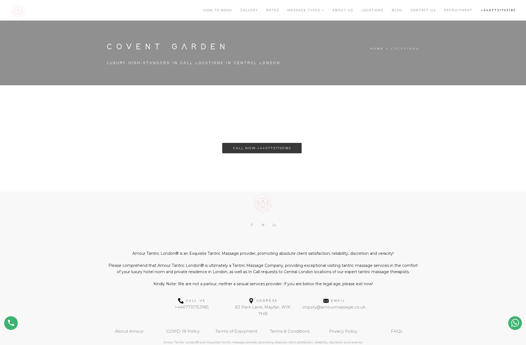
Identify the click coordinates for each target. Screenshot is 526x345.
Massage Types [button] (304, 10)
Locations (372, 10)
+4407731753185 (498, 10)
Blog (397, 10)
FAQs (396, 331)
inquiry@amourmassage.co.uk (334, 307)
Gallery (249, 10)
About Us (342, 10)
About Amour (129, 331)
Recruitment (458, 10)
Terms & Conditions (290, 331)
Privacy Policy (343, 331)
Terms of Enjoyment (236, 331)
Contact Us (423, 10)
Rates (272, 10)
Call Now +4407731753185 (262, 148)
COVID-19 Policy (183, 331)
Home (377, 48)
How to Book (218, 10)
